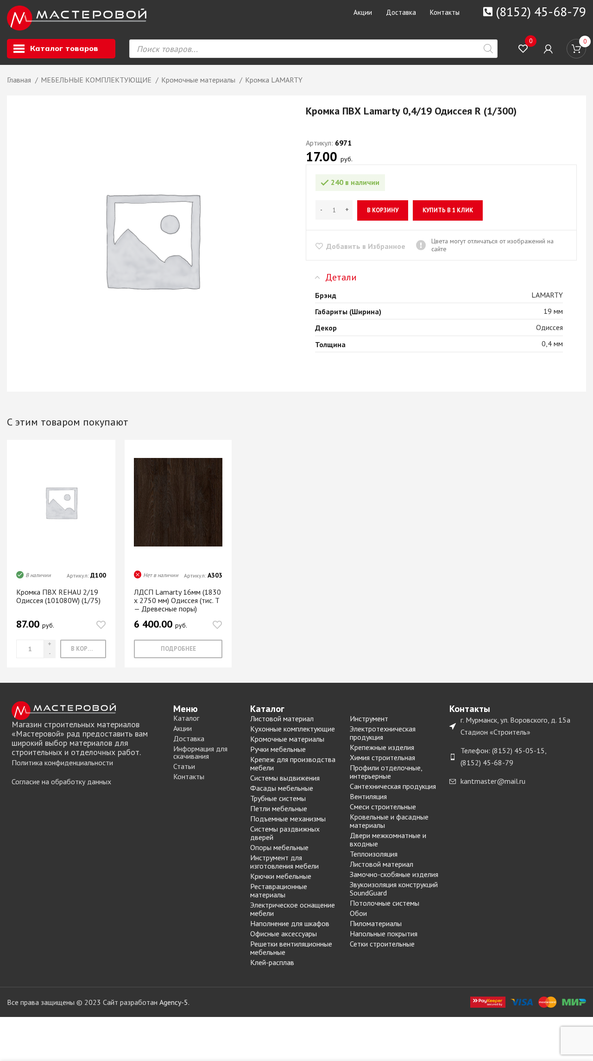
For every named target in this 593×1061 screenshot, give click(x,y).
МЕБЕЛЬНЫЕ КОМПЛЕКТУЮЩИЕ (97, 79)
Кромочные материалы (199, 79)
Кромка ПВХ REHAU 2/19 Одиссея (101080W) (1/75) (58, 596)
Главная (20, 79)
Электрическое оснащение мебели (292, 909)
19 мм (553, 311)
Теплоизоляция (373, 854)
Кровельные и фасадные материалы (389, 821)
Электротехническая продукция (383, 732)
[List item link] (88, 763)
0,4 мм (552, 343)
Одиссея (549, 327)
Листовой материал (282, 718)
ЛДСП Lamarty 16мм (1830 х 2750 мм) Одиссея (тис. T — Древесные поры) (177, 600)
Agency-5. (174, 1002)
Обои (358, 913)
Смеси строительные (383, 806)
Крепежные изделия (382, 747)
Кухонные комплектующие (292, 728)
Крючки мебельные (280, 876)
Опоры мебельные (279, 847)
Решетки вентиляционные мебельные (291, 948)
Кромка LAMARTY (274, 79)
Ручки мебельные (278, 749)
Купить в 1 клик (448, 210)
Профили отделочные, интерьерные (386, 771)
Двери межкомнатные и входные (388, 839)
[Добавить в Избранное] (101, 624)
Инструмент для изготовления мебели (284, 861)
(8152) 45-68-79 (541, 11)
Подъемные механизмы (288, 818)
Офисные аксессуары (283, 933)
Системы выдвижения (285, 778)
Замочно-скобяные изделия (394, 874)
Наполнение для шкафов (289, 923)
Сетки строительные (382, 944)
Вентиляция (368, 796)
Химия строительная (382, 757)
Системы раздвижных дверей (285, 833)
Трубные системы (278, 798)
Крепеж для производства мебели (292, 763)
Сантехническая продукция (393, 786)
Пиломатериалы (376, 923)
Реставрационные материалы (278, 890)
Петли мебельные (278, 808)
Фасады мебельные (281, 788)
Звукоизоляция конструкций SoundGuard (394, 888)
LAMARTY (547, 294)
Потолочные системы (384, 903)
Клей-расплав (272, 962)
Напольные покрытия (383, 933)
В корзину (382, 210)
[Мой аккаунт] (548, 48)
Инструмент (369, 718)
